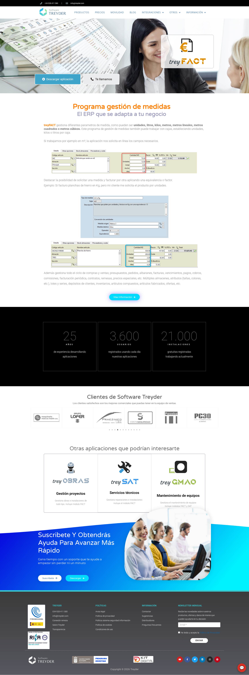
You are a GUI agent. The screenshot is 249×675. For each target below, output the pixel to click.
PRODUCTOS (81, 12)
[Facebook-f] (187, 659)
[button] (109, 429)
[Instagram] (210, 659)
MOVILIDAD (117, 12)
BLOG (133, 12)
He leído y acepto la (200, 632)
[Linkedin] (202, 659)
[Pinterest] (217, 659)
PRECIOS (100, 12)
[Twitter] (195, 659)
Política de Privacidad (210, 632)
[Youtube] (180, 659)
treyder (57, 605)
